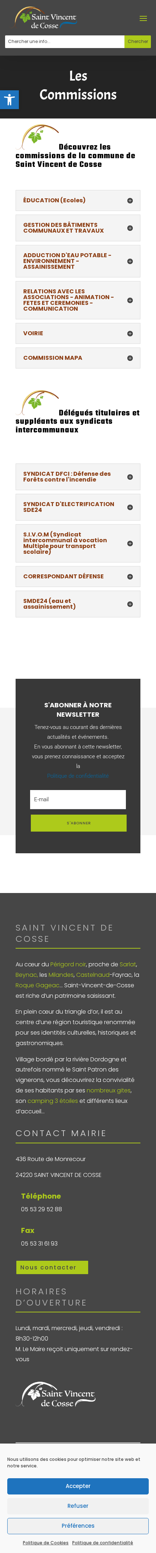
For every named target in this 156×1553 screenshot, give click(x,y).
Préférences (78, 1526)
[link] (9, 99)
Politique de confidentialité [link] (102, 1543)
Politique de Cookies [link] (46, 1543)
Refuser (78, 1506)
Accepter (78, 1486)
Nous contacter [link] (48, 1267)
